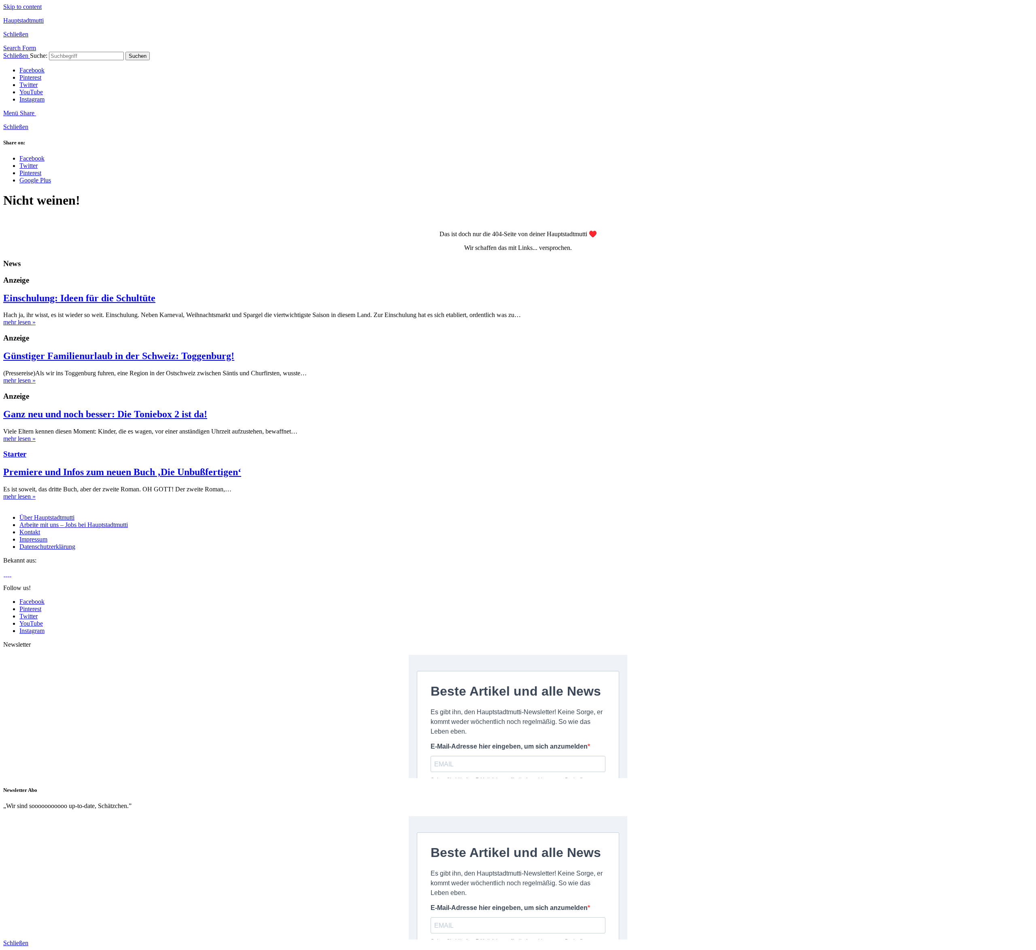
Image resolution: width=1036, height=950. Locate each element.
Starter (14, 454)
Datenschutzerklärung (47, 546)
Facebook (32, 70)
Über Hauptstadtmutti (46, 517)
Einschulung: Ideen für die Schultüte (79, 298)
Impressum (33, 539)
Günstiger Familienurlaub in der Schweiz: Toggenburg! (118, 356)
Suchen (137, 56)
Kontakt (29, 532)
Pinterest (30, 77)
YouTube (31, 92)
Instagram (32, 99)
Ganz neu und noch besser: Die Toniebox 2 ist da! (105, 414)
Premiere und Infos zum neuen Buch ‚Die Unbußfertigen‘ (122, 472)
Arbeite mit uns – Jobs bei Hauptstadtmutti (73, 524)
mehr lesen (19, 322)
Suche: (38, 55)
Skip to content (22, 6)
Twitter (28, 84)
